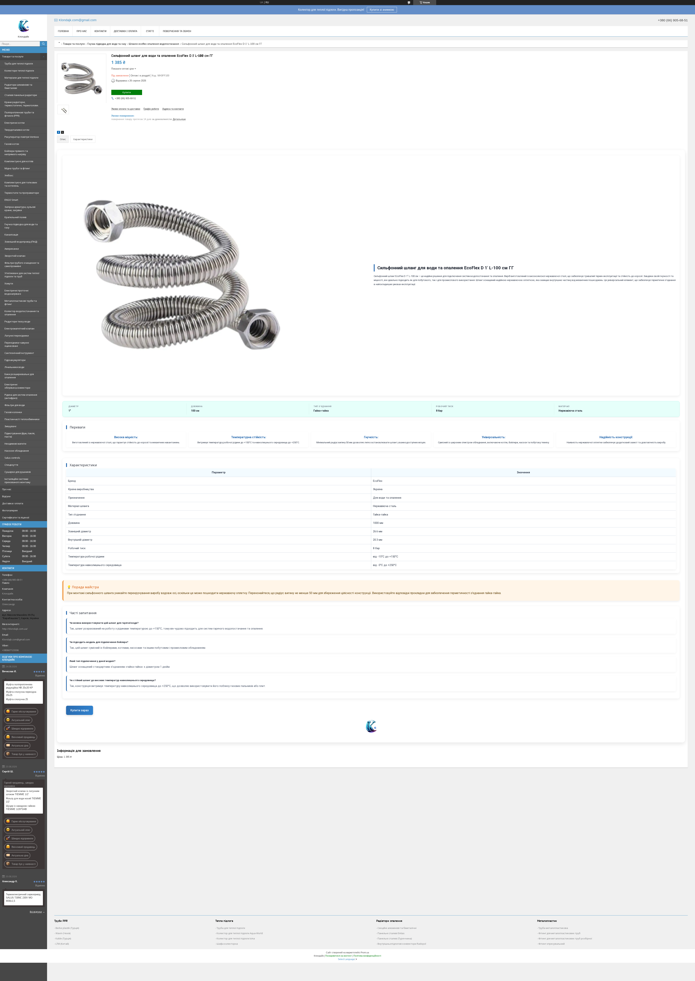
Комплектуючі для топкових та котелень (21, 184)
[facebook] (58, 133)
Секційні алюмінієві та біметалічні (397, 928)
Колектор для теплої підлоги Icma (236, 938)
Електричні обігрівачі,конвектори (17, 386)
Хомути (9, 283)
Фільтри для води (15, 405)
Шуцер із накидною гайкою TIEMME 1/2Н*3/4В (20, 808)
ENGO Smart (11, 199)
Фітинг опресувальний (551, 943)
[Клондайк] (23, 26)
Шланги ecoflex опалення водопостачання (154, 43)
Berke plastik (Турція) (67, 928)
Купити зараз (79, 710)
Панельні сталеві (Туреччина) (395, 938)
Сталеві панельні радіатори (21, 95)
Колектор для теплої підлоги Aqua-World (240, 933)
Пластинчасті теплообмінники (22, 419)
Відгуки (6, 496)
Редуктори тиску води (17, 321)
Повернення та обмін (177, 31)
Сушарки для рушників (18, 471)
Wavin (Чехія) (63, 933)
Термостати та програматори (22, 192)
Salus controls (12, 457)
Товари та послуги (12, 56)
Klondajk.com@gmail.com (16, 639)
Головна (63, 31)
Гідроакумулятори (15, 360)
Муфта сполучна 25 (17, 699)
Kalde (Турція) (63, 938)
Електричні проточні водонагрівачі (16, 292)
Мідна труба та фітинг (17, 168)
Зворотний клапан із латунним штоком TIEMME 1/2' (22, 793)
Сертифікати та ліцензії (15, 517)
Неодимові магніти (15, 443)
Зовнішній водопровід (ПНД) (21, 241)
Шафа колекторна (227, 943)
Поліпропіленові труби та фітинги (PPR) (19, 114)
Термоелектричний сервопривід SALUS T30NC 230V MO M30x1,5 (23, 897)
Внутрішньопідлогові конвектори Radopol (402, 943)
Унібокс (9, 175)
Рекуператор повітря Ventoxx (22, 136)
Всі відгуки (36, 911)
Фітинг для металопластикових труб (559, 933)
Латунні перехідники (17, 335)
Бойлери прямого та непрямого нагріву (16, 152)
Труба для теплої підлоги (19, 63)
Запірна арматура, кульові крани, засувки (20, 208)
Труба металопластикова (553, 928)
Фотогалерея (10, 510)
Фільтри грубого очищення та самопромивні (22, 264)
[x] (62, 133)
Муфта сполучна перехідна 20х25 (21, 693)
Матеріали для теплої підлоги (21, 77)
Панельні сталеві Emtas (391, 933)
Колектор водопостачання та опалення (22, 313)
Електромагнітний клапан (19, 328)
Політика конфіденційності (367, 956)
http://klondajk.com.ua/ (15, 628)
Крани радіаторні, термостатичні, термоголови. (22, 103)
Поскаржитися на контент (338, 956)
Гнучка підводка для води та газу (21, 226)
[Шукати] (43, 44)
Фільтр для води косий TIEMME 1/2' (23, 800)
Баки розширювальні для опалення (19, 375)
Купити (127, 92)
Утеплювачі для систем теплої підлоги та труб (22, 274)
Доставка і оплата (12, 503)
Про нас (6, 489)
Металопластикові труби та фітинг (21, 302)
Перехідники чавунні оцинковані (17, 344)
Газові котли (12, 144)
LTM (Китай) (62, 943)
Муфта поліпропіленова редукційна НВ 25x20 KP (19, 686)
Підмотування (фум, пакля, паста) (20, 435)
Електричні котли (15, 122)
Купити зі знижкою (382, 9)
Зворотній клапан (15, 255)
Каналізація (11, 234)
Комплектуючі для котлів (19, 161)
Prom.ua (365, 952)
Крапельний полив (15, 217)
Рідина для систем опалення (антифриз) (21, 396)
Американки (12, 248)
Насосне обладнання (17, 450)
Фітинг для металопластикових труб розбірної (565, 938)
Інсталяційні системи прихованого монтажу (17, 480)
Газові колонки (13, 412)
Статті (150, 31)
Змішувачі (10, 426)
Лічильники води (14, 367)
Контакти (100, 31)
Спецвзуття (11, 464)
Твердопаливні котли (17, 129)
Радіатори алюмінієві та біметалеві (18, 86)
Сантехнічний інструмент (19, 353)
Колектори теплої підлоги (19, 70)
